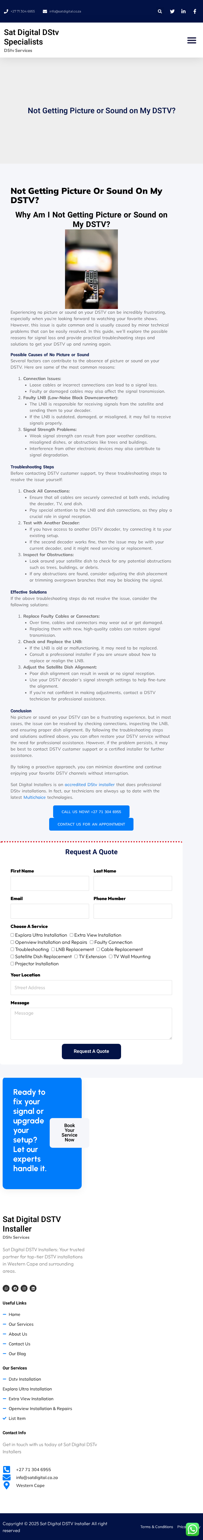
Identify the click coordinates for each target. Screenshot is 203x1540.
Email (17, 898)
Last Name (105, 871)
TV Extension (92, 956)
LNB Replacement (75, 949)
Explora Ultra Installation (41, 935)
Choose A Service (29, 926)
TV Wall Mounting (131, 956)
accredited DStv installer (90, 784)
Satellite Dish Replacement (43, 956)
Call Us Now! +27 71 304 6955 (91, 811)
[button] (160, 11)
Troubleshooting (32, 949)
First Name (22, 871)
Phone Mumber (110, 898)
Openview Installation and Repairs (51, 942)
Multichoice (35, 797)
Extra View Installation (97, 935)
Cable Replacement (122, 949)
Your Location (25, 975)
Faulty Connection (113, 942)
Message (20, 1002)
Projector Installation (37, 964)
